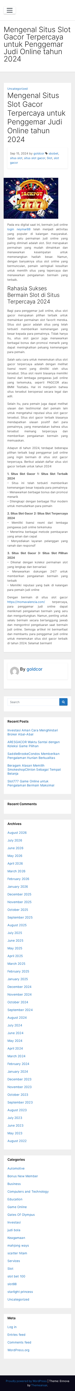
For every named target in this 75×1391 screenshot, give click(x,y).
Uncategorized (17, 88)
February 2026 (18, 879)
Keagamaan (16, 1238)
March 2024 (16, 1056)
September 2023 (20, 1102)
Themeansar (39, 1385)
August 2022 (17, 1141)
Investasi (14, 1222)
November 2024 (19, 994)
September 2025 (20, 917)
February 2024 (18, 1064)
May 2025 (14, 948)
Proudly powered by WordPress (27, 1381)
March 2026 (16, 871)
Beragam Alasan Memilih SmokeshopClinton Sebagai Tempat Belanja (34, 769)
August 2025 (17, 925)
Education (14, 1199)
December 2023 (19, 1079)
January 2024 (17, 1071)
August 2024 (17, 1017)
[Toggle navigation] (10, 10)
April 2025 (15, 956)
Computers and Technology (28, 1191)
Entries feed (16, 1335)
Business (14, 1184)
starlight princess (20, 1292)
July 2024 (14, 1025)
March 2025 (16, 963)
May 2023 (15, 1133)
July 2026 (14, 840)
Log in (12, 1327)
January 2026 (17, 886)
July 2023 (14, 1118)
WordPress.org (18, 1350)
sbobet (53, 153)
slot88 (12, 1284)
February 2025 (18, 971)
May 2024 (15, 1041)
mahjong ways (18, 1245)
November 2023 (19, 1087)
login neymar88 (19, 229)
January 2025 (17, 979)
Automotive (16, 1168)
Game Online (17, 1207)
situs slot (16, 158)
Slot (49, 158)
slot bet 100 (16, 1276)
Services (13, 1261)
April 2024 (15, 1048)
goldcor (38, 153)
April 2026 (15, 863)
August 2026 (17, 832)
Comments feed (19, 1342)
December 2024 (19, 987)
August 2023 (17, 1110)
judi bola (13, 1230)
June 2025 (15, 940)
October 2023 (17, 1095)
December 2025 (19, 894)
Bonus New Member (22, 1176)
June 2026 (15, 848)
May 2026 (15, 856)
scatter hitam (17, 1253)
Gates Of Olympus (21, 1215)
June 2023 (15, 1125)
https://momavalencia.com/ (26, 602)
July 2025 (14, 933)
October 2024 (17, 1002)
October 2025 (17, 910)
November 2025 (19, 902)
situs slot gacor (34, 158)
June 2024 (15, 1033)
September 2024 (20, 1010)
